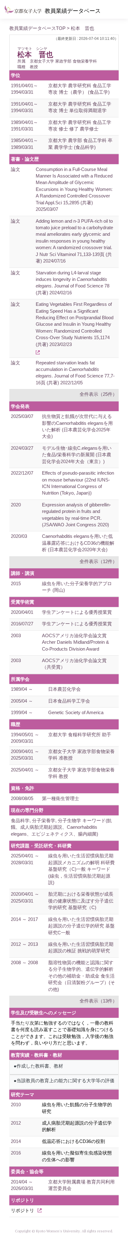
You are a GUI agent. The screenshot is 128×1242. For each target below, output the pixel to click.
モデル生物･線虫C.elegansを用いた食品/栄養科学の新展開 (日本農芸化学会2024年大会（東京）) (77, 454)
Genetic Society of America (75, 712)
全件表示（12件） (98, 561)
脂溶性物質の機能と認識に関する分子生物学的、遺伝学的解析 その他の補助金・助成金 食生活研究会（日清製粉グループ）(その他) (81, 976)
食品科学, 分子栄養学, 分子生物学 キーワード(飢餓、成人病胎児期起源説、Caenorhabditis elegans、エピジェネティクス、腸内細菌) (61, 827)
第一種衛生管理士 (60, 798)
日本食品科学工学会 (69, 701)
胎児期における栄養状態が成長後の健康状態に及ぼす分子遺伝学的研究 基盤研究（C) (80, 900)
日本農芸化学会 (64, 689)
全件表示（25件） (98, 394)
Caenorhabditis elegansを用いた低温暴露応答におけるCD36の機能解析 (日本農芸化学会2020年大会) (78, 542)
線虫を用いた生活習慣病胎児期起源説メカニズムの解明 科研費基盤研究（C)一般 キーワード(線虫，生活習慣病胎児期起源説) (81, 869)
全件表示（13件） (98, 1000)
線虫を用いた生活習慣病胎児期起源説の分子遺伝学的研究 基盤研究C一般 (81, 926)
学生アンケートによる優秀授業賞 (77, 612)
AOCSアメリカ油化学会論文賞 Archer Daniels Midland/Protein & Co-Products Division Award (75, 642)
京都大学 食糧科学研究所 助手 (79, 734)
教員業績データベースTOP (37, 28)
